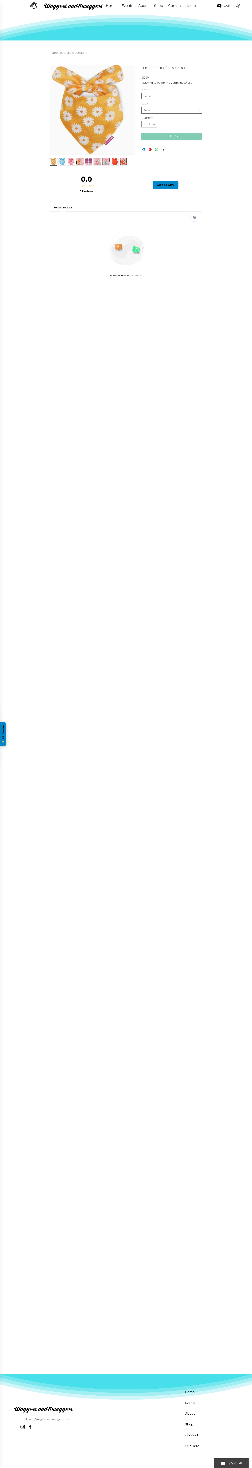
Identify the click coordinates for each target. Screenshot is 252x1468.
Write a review (165, 185)
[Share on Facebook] (144, 149)
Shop (189, 1424)
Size (144, 103)
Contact (191, 1435)
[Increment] (154, 124)
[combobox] (171, 96)
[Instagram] (23, 1427)
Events (190, 1403)
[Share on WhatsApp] (157, 149)
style (145, 89)
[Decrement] (144, 124)
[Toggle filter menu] (194, 217)
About (190, 1413)
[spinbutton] (149, 124)
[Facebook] (30, 1427)
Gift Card (192, 1446)
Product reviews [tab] (63, 207)
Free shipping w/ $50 (179, 82)
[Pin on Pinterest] (150, 149)
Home (54, 53)
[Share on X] (163, 149)
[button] (238, 5)
